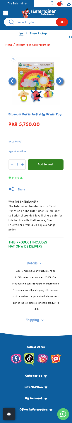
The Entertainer (17, 3)
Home (9, 45)
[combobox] (36, 22)
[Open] (9, 414)
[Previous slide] (12, 81)
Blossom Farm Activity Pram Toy (33, 45)
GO (62, 22)
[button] (5, 13)
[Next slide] (60, 81)
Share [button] (21, 189)
